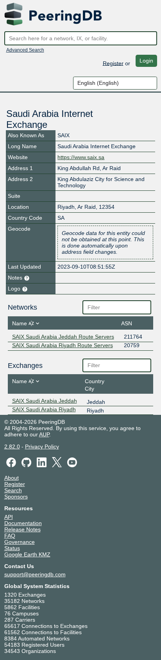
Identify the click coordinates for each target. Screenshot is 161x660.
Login (146, 60)
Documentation (23, 523)
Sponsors (16, 496)
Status (12, 548)
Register (113, 63)
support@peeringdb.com (35, 574)
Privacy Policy (42, 446)
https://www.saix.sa (80, 157)
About (11, 478)
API (8, 517)
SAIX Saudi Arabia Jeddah (44, 401)
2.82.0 (12, 446)
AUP (44, 434)
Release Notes (22, 529)
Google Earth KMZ (27, 554)
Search (13, 490)
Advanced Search (25, 50)
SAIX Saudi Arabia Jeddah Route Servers (63, 337)
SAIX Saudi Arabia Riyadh (44, 409)
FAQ (9, 536)
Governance (19, 542)
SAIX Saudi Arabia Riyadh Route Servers (62, 345)
